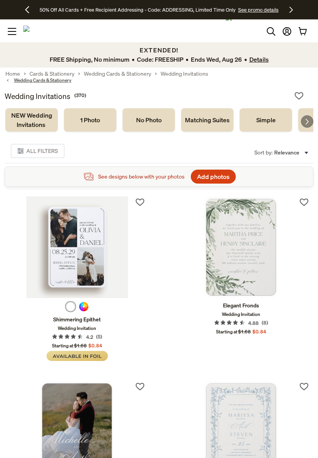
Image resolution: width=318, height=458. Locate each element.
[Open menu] (12, 31)
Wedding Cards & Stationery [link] (117, 73)
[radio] (70, 306)
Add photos (213, 176)
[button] (287, 31)
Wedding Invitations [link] (184, 73)
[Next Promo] (291, 10)
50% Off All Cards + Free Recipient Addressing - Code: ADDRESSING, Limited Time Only (138, 9)
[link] (31, 120)
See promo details (258, 9)
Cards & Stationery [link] (51, 73)
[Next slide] (307, 121)
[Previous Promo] (30, 9)
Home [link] (12, 73)
